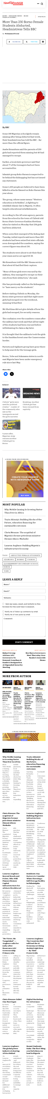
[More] (43, 41)
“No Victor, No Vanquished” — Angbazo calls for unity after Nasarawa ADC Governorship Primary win (10, 945)
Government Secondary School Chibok (20, 565)
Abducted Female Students (25, 555)
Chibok (31, 559)
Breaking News (15, 16)
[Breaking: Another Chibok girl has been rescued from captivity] (32, 393)
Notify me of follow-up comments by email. (21, 612)
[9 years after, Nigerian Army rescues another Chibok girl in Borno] (11, 425)
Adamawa (9, 559)
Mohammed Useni (12, 33)
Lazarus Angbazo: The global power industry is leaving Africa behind (11, 1049)
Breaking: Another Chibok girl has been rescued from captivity (31, 405)
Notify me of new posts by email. (17, 615)
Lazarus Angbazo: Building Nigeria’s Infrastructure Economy (41, 697)
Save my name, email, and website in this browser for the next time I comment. (21, 605)
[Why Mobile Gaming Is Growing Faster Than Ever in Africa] (7, 682)
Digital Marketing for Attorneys (34, 1000)
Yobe (6, 571)
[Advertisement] (24, 66)
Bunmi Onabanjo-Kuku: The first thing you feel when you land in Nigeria (35, 1049)
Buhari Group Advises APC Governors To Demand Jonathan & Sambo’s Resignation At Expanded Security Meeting (12, 660)
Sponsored (6, 687)
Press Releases (17, 688)
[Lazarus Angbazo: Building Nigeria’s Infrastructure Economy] (41, 682)
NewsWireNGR (8, 717)
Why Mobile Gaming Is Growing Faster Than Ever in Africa (23, 511)
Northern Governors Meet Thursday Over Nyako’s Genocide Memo (36, 656)
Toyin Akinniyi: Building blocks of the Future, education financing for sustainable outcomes (23, 522)
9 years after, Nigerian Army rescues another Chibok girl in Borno (9, 438)
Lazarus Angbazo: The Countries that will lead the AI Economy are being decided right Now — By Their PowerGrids (35, 945)
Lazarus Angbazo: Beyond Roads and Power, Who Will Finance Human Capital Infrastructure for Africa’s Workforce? (11, 880)
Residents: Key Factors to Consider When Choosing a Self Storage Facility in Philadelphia (35, 878)
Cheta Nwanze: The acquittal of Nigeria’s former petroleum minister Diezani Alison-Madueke (22, 535)
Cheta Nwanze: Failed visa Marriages (12, 1000)
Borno (20, 559)
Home (4, 16)
